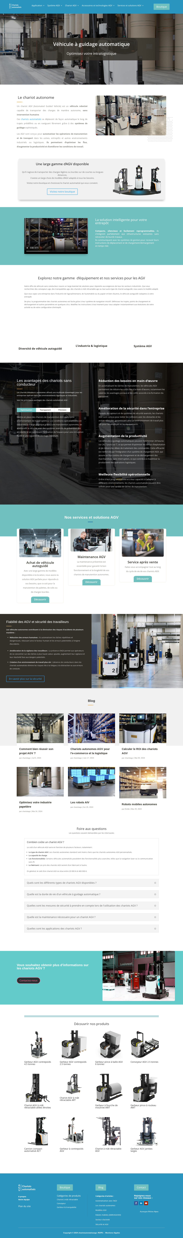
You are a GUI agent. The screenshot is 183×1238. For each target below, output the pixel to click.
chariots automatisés (31, 119)
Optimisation (26, 410)
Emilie (127, 809)
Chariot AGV (71, 6)
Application (37, 6)
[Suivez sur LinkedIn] (141, 1203)
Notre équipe (24, 1199)
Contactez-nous (28, 980)
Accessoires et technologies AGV (97, 6)
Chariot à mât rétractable (67, 1199)
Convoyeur (61, 1203)
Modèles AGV (100, 1210)
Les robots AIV (79, 802)
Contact (141, 1187)
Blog (100, 1187)
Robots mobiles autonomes (139, 804)
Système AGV (53, 6)
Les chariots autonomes (105, 1205)
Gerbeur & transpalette (66, 1207)
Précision (62, 410)
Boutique (161, 6)
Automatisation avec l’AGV (106, 1201)
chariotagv (26, 758)
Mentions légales (112, 1233)
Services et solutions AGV (129, 6)
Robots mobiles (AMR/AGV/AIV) (108, 1215)
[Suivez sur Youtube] (146, 1203)
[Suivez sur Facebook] (136, 1203)
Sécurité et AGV (101, 1224)
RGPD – (101, 1233)
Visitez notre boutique (62, 191)
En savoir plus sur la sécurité (25, 678)
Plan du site (24, 1206)
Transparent (45, 410)
